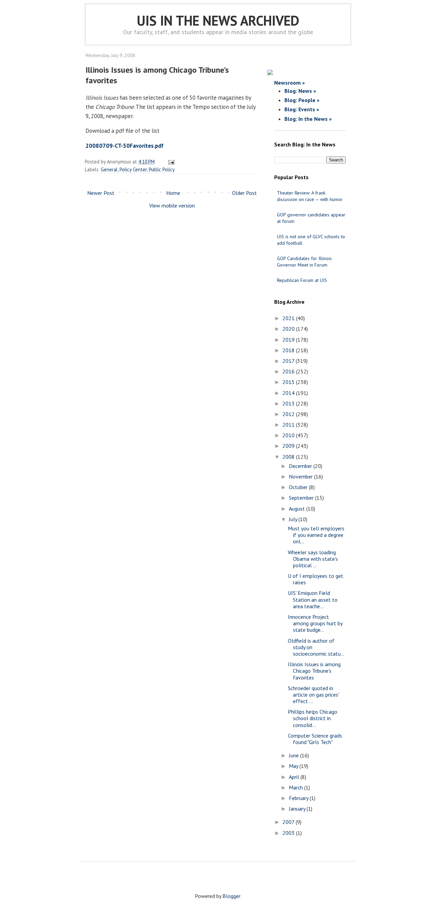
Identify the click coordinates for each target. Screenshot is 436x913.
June (294, 755)
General (109, 169)
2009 (289, 445)
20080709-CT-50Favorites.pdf (124, 145)
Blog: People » (302, 100)
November (301, 476)
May (294, 765)
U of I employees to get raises (315, 579)
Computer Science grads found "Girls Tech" (315, 738)
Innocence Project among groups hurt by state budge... (315, 623)
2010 (289, 435)
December (301, 465)
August (297, 508)
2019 (289, 339)
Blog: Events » (301, 109)
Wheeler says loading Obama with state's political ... (313, 559)
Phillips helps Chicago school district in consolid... (312, 718)
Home (173, 192)
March (296, 787)
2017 (289, 360)
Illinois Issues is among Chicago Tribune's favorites (314, 671)
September (302, 497)
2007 (289, 821)
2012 (289, 414)
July (293, 519)
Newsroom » (289, 82)
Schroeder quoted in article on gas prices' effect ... (313, 694)
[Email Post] (170, 161)
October (299, 487)
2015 (289, 382)
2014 (289, 392)
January (298, 808)
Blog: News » (300, 90)
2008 (289, 456)
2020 (289, 328)
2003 (289, 832)
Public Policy (162, 169)
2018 (289, 350)
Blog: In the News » (308, 118)
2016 (289, 371)
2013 (289, 403)
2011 (289, 424)
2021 (289, 318)
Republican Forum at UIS (302, 280)
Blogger (231, 896)
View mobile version (172, 205)
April (294, 776)
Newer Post (100, 192)
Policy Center (133, 169)
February (299, 798)
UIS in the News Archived (218, 20)
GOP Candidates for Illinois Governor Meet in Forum (304, 261)
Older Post (244, 192)
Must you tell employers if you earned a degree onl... (316, 535)
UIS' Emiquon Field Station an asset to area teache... (313, 599)
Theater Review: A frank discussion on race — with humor (310, 196)
